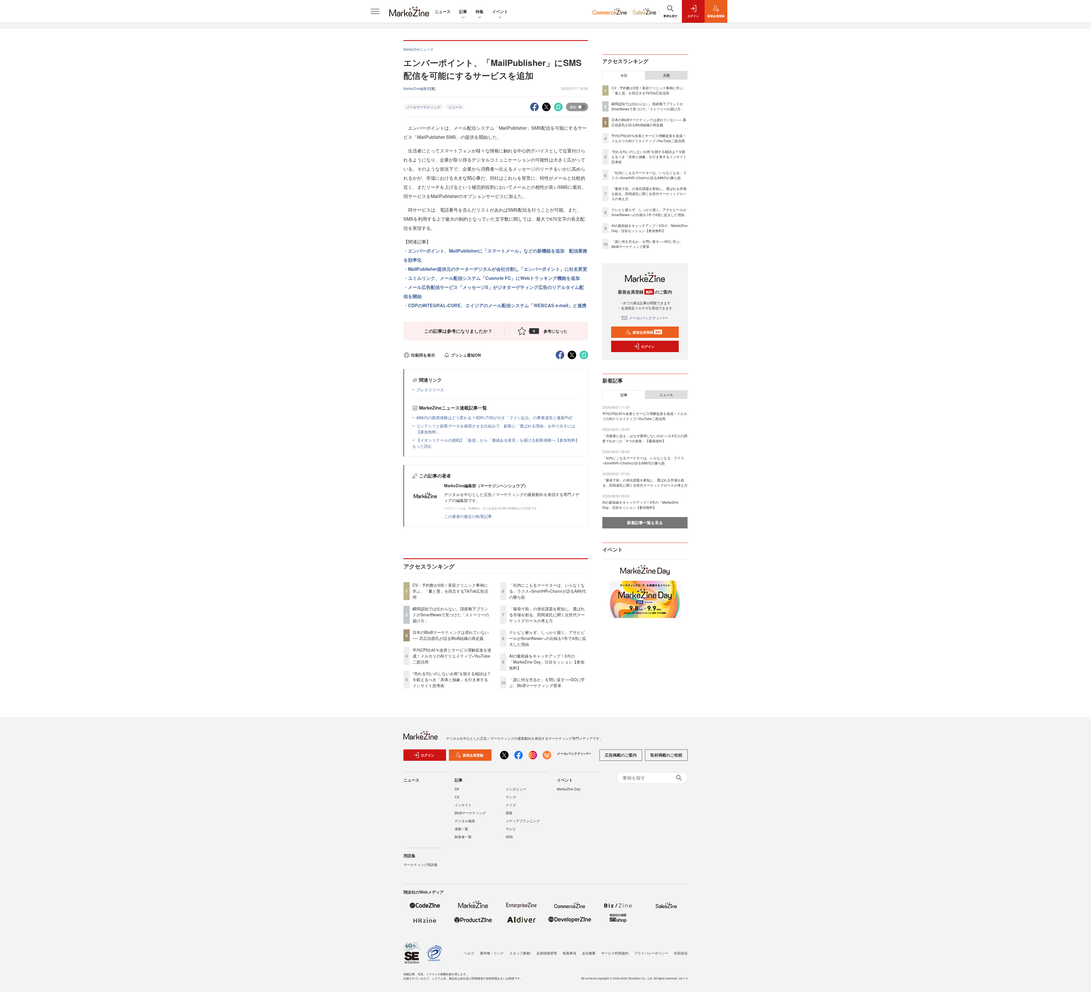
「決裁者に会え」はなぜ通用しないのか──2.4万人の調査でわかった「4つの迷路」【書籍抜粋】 (644, 438)
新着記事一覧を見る (645, 522)
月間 (666, 75)
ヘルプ (469, 952)
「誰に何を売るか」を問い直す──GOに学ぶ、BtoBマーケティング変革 (547, 682)
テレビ (511, 828)
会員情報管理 (546, 952)
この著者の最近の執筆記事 (468, 516)
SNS (509, 836)
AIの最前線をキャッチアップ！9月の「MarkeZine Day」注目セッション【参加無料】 (546, 662)
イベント (500, 11)
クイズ (511, 804)
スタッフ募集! (520, 952)
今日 (624, 75)
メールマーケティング (423, 106)
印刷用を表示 (423, 355)
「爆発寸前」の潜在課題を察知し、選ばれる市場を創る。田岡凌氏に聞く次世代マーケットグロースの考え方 (547, 614)
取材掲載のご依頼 (666, 755)
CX (457, 796)
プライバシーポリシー (651, 952)
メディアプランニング (523, 820)
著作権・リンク (492, 952)
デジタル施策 (465, 820)
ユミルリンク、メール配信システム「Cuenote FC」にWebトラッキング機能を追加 (494, 278)
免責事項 (569, 952)
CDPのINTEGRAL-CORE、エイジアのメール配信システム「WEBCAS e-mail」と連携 (497, 305)
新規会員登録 (647, 332)
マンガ (511, 796)
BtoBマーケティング (470, 812)
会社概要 (589, 952)
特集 (480, 11)
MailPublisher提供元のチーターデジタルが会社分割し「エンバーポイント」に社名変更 (497, 269)
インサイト (463, 804)
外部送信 (681, 952)
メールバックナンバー (648, 318)
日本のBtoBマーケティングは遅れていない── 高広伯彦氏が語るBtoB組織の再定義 (451, 635)
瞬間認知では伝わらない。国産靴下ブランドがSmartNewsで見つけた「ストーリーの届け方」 (451, 614)
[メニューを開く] (375, 11)
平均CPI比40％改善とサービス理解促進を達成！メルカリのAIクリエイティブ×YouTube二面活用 (452, 656)
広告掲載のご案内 (621, 755)
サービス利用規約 (614, 952)
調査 (509, 812)
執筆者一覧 (463, 836)
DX (457, 788)
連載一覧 (461, 828)
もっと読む (422, 446)
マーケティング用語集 (420, 864)
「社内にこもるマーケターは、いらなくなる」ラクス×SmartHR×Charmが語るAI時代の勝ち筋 (547, 591)
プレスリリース (430, 389)
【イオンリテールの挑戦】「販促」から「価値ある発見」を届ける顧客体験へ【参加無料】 (497, 440)
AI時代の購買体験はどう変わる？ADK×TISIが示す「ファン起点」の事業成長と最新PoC (494, 417)
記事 (463, 11)
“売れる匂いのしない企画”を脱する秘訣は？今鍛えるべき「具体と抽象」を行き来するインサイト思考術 (452, 679)
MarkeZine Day (568, 788)
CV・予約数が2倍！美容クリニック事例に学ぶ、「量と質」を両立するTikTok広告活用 (450, 591)
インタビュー (516, 788)
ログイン (648, 346)
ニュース (443, 11)
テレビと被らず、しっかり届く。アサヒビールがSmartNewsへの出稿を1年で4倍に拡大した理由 (547, 638)
